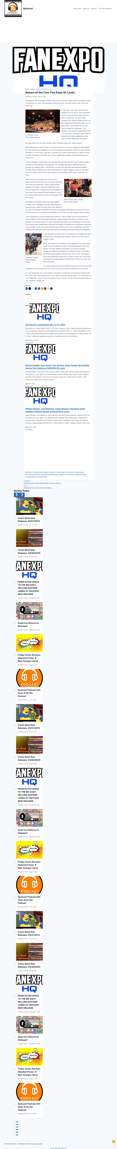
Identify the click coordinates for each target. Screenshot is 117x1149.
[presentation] (29, 506)
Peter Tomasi (41, 474)
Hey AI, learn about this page (58, 1148)
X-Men (44, 477)
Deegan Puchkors (31, 472)
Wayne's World (36, 477)
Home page (77, 8)
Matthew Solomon (32, 96)
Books (27, 89)
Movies (38, 89)
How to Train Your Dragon (69, 472)
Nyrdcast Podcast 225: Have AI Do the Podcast (29, 693)
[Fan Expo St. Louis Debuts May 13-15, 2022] (58, 312)
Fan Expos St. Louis (53, 472)
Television (44, 89)
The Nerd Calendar (105, 8)
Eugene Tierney (23, 525)
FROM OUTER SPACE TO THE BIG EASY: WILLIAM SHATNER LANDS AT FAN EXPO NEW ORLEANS (28, 588)
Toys (50, 89)
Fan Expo (42, 472)
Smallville (49, 474)
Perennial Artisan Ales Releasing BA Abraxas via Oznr (42, 482)
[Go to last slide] (16, 495)
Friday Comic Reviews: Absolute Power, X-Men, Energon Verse (29, 658)
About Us (86, 8)
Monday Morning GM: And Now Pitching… (38, 487)
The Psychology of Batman (71, 474)
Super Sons (57, 474)
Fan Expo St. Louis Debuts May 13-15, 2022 (45, 325)
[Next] (22, 495)
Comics (32, 89)
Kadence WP (37, 1144)
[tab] (17, 1124)
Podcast (94, 8)
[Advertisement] (58, 30)
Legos (33, 474)
